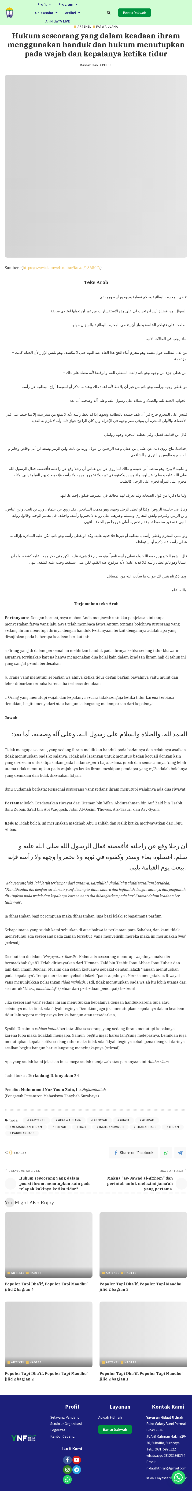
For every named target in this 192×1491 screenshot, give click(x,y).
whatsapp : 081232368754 (165, 1455)
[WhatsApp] (166, 1152)
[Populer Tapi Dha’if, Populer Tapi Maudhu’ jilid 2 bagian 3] (143, 1245)
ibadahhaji (146, 1127)
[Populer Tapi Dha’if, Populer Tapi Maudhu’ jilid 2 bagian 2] (48, 1334)
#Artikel (37, 1120)
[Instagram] (67, 1469)
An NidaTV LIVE (57, 21)
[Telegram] (180, 1152)
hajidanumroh (111, 1127)
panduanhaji (23, 1133)
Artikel (70, 12)
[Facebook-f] (67, 1460)
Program (66, 4)
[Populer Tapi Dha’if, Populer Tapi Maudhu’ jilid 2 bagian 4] (48, 1245)
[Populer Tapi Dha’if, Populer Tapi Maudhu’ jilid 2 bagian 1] (143, 1334)
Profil (42, 4)
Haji (82, 1127)
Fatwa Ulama (107, 26)
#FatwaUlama (69, 1120)
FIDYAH (60, 1127)
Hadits (36, 1273)
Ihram (174, 1127)
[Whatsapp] (67, 1479)
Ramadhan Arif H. (96, 65)
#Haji (124, 1120)
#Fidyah (100, 1120)
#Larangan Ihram (27, 1127)
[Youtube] (76, 1460)
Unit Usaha (44, 12)
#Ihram (148, 1120)
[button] (44, 4)
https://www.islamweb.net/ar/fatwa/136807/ (61, 267)
